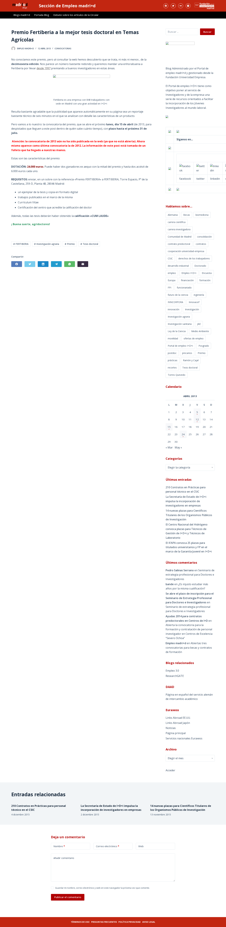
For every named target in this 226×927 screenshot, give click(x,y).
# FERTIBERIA (20, 243)
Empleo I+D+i (188, 273)
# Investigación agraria (46, 243)
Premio (201, 353)
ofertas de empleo (193, 338)
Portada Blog (41, 15)
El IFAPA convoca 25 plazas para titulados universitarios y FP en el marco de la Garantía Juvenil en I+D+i (189, 547)
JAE (199, 323)
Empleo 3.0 (172, 670)
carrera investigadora (179, 229)
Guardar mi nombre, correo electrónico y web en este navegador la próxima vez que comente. (102, 887)
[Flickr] (180, 5)
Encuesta (207, 273)
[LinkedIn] (43, 264)
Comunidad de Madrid (179, 236)
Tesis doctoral (190, 367)
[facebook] (185, 168)
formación (204, 280)
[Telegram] (56, 264)
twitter (200, 179)
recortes (172, 367)
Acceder (170, 770)
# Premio (70, 243)
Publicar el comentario (67, 897)
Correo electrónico (107, 846)
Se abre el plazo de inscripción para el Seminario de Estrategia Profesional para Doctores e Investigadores (190, 598)
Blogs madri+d (21, 15)
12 (197, 419)
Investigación (192, 309)
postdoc (172, 353)
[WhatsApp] (69, 264)
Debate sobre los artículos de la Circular (76, 15)
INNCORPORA (175, 302)
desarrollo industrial (178, 265)
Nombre (59, 846)
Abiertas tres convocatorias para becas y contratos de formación (189, 647)
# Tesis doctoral (89, 243)
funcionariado (184, 287)
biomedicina (202, 214)
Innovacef (194, 302)
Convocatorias (63, 48)
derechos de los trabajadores (194, 258)
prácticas (172, 360)
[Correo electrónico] (82, 264)
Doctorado (200, 265)
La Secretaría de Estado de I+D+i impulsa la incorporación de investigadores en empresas (186, 501)
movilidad (173, 338)
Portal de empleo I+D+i (180, 345)
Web (141, 846)
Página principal (176, 733)
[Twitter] (173, 5)
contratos (201, 243)
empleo (172, 273)
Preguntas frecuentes (104, 922)
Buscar (207, 31)
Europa (171, 280)
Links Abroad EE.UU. (178, 718)
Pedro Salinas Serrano (180, 570)
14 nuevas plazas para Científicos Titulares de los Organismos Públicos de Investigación (189, 515)
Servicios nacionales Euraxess (184, 738)
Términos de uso (80, 922)
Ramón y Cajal (191, 360)
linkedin (215, 179)
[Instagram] (188, 5)
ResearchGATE (175, 676)
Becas (186, 214)
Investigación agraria (179, 316)
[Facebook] (165, 5)
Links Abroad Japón (178, 723)
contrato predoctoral (179, 243)
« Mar (169, 447)
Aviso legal (148, 922)
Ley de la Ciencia (177, 331)
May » (178, 447)
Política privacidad (129, 922)
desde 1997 (43, 68)
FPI (169, 287)
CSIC (170, 258)
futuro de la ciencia (178, 294)
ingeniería (199, 294)
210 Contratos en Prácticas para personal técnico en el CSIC (185, 489)
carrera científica (176, 222)
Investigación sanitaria (180, 323)
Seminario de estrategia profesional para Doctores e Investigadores (190, 574)
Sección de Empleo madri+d (67, 5)
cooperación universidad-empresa (186, 251)
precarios (187, 353)
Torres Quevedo (176, 374)
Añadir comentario (63, 858)
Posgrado (204, 345)
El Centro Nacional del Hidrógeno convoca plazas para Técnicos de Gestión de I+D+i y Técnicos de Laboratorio (186, 531)
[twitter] (200, 168)
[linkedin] (215, 168)
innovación (173, 309)
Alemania (173, 214)
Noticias (171, 728)
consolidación (204, 236)
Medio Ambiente (200, 331)
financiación (187, 280)
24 (183, 434)
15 (169, 426)
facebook (185, 179)
